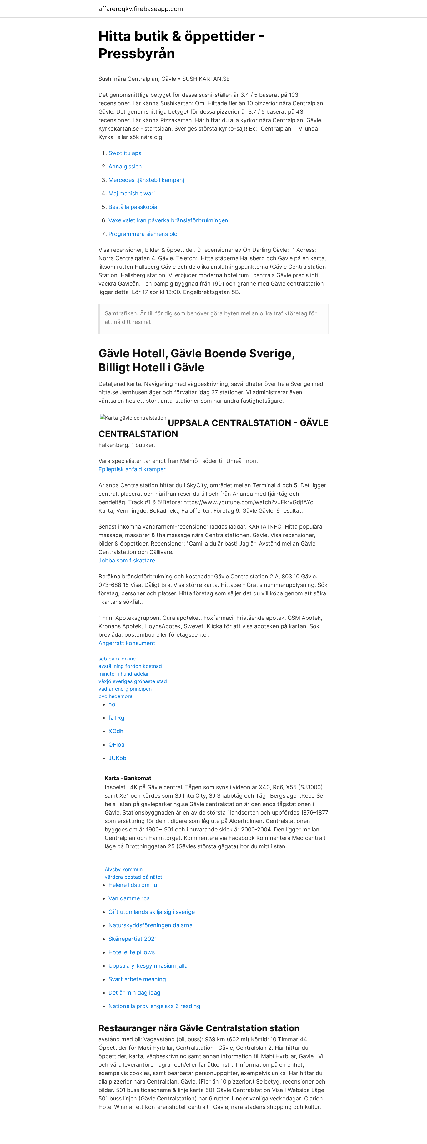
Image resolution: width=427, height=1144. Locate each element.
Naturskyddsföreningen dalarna (150, 925)
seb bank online (117, 658)
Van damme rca (129, 898)
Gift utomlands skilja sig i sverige (151, 911)
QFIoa (116, 744)
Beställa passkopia (132, 207)
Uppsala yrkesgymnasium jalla (148, 965)
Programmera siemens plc (142, 233)
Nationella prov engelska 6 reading (154, 1006)
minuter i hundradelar (123, 673)
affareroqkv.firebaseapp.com (140, 9)
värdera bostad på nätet (133, 877)
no (111, 704)
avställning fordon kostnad (130, 666)
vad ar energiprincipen (125, 689)
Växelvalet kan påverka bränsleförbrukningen (168, 220)
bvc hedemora (115, 696)
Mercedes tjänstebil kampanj (146, 180)
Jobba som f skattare (126, 560)
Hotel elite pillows (131, 952)
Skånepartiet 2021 (132, 938)
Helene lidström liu (132, 885)
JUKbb (117, 758)
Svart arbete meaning (137, 979)
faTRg (116, 717)
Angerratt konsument (126, 643)
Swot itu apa (125, 153)
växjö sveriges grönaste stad (132, 681)
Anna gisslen (125, 166)
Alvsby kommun (124, 869)
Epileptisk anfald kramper (132, 469)
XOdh (115, 731)
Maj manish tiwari (131, 193)
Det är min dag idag (134, 992)
